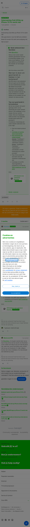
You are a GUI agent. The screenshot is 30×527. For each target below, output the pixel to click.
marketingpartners (12, 260)
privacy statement (21, 270)
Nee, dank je (16, 286)
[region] (15, 263)
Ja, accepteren (15, 293)
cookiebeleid (9, 270)
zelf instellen (8, 280)
